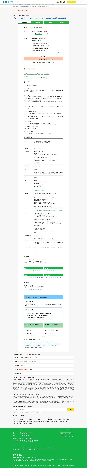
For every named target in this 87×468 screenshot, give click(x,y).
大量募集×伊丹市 (54, 345)
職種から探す (30, 448)
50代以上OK (37, 412)
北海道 (21, 437)
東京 (20, 432)
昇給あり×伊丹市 (45, 345)
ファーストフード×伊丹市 (38, 342)
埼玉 (25, 432)
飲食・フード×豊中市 (17, 417)
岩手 (25, 437)
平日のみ (21, 412)
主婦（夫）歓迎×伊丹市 (49, 342)
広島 (27, 440)
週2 (14, 412)
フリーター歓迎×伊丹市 (38, 343)
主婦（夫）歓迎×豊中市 (17, 423)
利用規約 (21, 465)
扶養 (17, 412)
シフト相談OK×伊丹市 (28, 345)
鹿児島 (33, 441)
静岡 (22, 433)
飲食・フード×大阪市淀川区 (47, 419)
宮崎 (31, 441)
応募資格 (50, 22)
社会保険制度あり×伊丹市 (29, 347)
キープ (61, 2)
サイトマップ (42, 465)
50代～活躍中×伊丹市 (28, 343)
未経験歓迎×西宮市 (36, 421)
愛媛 (35, 440)
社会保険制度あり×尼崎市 (62, 421)
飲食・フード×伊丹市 (28, 342)
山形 (31, 437)
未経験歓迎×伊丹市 (57, 343)
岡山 (25, 440)
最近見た (57, 2)
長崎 (25, 441)
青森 (23, 437)
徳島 (31, 440)
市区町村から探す (16, 448)
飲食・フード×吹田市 (28, 419)
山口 (29, 440)
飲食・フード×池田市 (44, 417)
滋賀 (27, 435)
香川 (33, 440)
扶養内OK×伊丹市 (37, 345)
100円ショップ (42, 412)
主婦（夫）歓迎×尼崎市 (57, 419)
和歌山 (31, 435)
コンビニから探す (25, 449)
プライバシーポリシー (28, 465)
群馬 (33, 432)
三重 (25, 433)
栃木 (31, 432)
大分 (29, 441)
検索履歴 (64, 2)
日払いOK (31, 412)
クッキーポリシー (35, 465)
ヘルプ (54, 1)
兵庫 (22, 435)
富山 (22, 438)
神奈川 (23, 432)
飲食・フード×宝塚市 (62, 417)
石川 (25, 438)
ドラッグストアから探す (33, 449)
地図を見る (59, 52)
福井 (27, 438)
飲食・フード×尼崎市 (26, 417)
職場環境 (62, 22)
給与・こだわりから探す (45, 448)
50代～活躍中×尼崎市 (27, 423)
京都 (25, 435)
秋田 (29, 437)
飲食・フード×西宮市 (35, 417)
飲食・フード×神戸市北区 (18, 419)
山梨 (29, 438)
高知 (37, 440)
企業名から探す (54, 448)
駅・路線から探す (24, 448)
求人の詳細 (37, 22)
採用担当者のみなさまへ (49, 465)
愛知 (20, 433)
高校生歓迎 (26, 412)
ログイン (80, 2)
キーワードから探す (17, 449)
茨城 (29, 432)
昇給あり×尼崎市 (54, 421)
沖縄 (35, 441)
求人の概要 (24, 22)
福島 (33, 437)
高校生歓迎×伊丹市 (48, 343)
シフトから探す (37, 448)
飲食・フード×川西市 (53, 417)
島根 (22, 440)
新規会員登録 (71, 2)
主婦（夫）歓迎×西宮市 (27, 421)
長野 (31, 438)
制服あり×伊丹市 (38, 347)
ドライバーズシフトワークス (65, 432)
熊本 (27, 441)
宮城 (27, 437)
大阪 (20, 435)
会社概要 (15, 465)
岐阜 (27, 433)
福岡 (20, 441)
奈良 (29, 435)
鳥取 (20, 440)
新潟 (20, 438)
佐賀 (22, 441)
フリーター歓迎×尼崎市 (17, 421)
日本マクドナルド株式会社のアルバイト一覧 (33, 289)
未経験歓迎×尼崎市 (65, 419)
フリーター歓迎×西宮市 (45, 421)
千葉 (27, 432)
